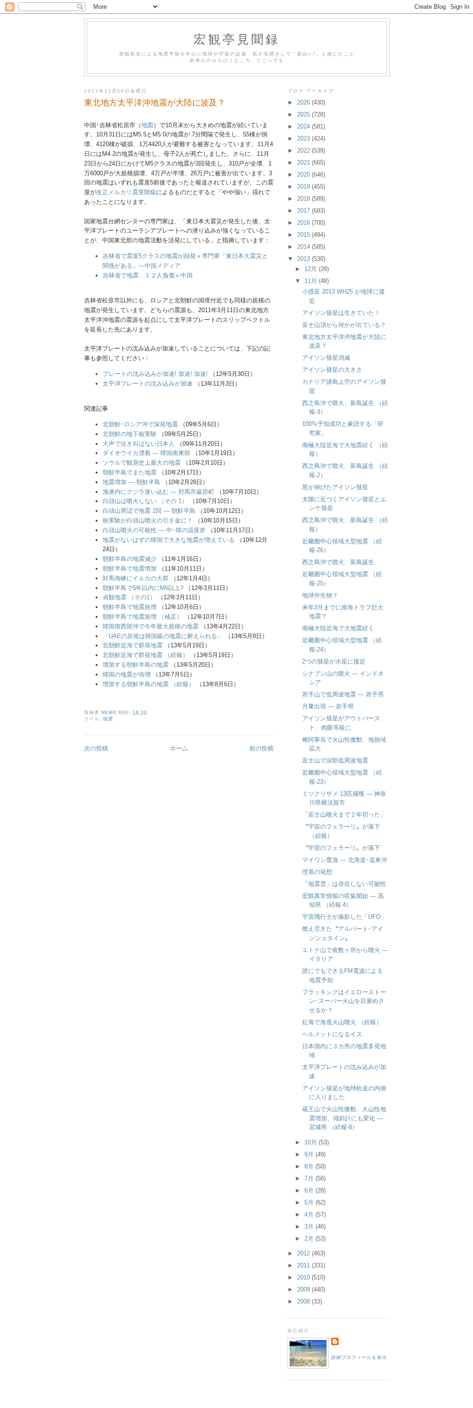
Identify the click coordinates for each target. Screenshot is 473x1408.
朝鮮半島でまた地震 (130, 472)
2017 (304, 210)
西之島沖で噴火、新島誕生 (338, 562)
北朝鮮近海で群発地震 (133, 645)
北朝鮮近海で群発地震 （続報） (145, 655)
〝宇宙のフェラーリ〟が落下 (341, 847)
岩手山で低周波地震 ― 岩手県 (343, 694)
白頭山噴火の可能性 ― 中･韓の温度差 (154, 530)
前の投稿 (261, 748)
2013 (304, 258)
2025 (304, 114)
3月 (309, 1226)
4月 (309, 1214)
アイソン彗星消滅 (326, 357)
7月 (309, 1178)
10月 (311, 1142)
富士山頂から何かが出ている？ (344, 324)
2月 (309, 1238)
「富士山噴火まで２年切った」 (344, 814)
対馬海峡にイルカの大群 (136, 578)
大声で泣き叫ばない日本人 (139, 443)
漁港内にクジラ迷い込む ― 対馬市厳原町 (158, 491)
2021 (304, 162)
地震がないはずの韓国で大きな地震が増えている (169, 539)
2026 (304, 102)
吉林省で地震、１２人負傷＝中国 (148, 275)
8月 (309, 1166)
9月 (309, 1154)
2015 (304, 234)
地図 (147, 125)
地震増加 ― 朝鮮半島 (131, 482)
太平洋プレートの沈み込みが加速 (148, 383)
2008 (304, 1301)
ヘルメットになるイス (332, 1034)
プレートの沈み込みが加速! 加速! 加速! (155, 373)
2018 (304, 198)
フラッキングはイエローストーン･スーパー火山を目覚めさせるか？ (344, 1001)
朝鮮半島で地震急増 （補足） (142, 616)
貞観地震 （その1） (129, 597)
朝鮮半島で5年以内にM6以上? (143, 587)
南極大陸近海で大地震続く (338, 628)
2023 (304, 138)
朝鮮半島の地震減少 (130, 558)
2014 (304, 246)
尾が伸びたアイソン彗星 (335, 487)
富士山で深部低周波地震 (335, 760)
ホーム (179, 748)
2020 (304, 174)
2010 (304, 1277)
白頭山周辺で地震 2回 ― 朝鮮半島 (149, 510)
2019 (304, 186)
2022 (304, 150)
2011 (304, 1265)
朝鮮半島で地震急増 (130, 606)
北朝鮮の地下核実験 (130, 433)
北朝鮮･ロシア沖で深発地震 (140, 424)
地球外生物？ (320, 595)
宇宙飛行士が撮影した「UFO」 (344, 916)
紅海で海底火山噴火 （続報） (342, 1022)
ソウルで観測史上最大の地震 (142, 462)
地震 (108, 718)
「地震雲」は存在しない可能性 (344, 883)
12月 (311, 268)
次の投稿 (96, 748)
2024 (304, 126)
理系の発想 (317, 871)
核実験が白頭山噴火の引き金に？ (148, 520)
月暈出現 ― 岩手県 (328, 706)
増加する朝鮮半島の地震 (136, 664)
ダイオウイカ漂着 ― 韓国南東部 (146, 452)
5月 (309, 1202)
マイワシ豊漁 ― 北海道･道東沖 (344, 859)
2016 (304, 222)
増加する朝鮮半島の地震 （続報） (148, 684)
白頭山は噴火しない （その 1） (145, 501)
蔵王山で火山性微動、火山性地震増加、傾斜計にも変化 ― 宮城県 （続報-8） (344, 1118)
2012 (304, 1253)
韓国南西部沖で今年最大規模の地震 (151, 626)
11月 (311, 280)
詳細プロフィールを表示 (359, 1357)
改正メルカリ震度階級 (126, 192)
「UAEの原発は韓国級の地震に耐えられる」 (163, 636)
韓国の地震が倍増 (127, 674)
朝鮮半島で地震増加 (130, 568)
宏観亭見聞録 (237, 39)
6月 (309, 1190)
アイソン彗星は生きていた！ (341, 312)
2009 (304, 1289)
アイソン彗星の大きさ (332, 369)
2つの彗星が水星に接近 (333, 661)
